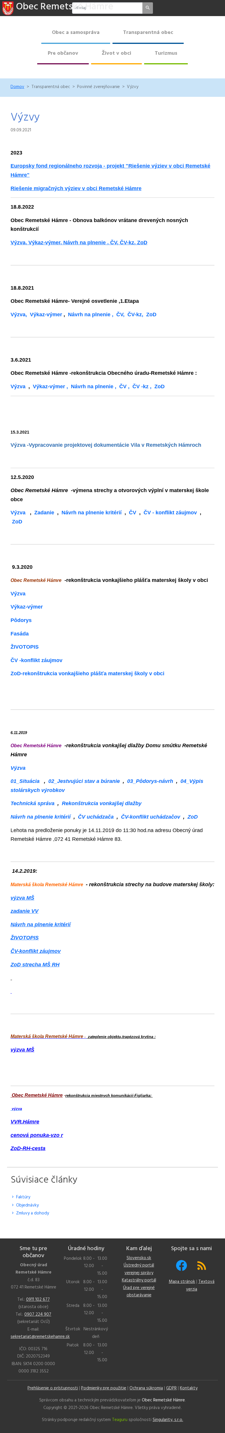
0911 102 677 (38, 1299)
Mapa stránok (182, 1281)
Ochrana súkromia (146, 1388)
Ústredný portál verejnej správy (139, 1269)
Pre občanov (63, 53)
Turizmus (166, 53)
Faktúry (22, 1197)
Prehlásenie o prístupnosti (53, 1388)
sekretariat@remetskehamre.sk (40, 1336)
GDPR (171, 1388)
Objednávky (27, 1205)
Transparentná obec (148, 32)
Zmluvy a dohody (32, 1213)
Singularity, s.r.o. (168, 1419)
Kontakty (188, 1388)
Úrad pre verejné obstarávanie (139, 1291)
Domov (17, 86)
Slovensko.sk (139, 1258)
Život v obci (116, 53)
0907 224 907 (37, 1314)
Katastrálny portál (139, 1280)
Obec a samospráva (76, 32)
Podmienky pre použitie (103, 1388)
